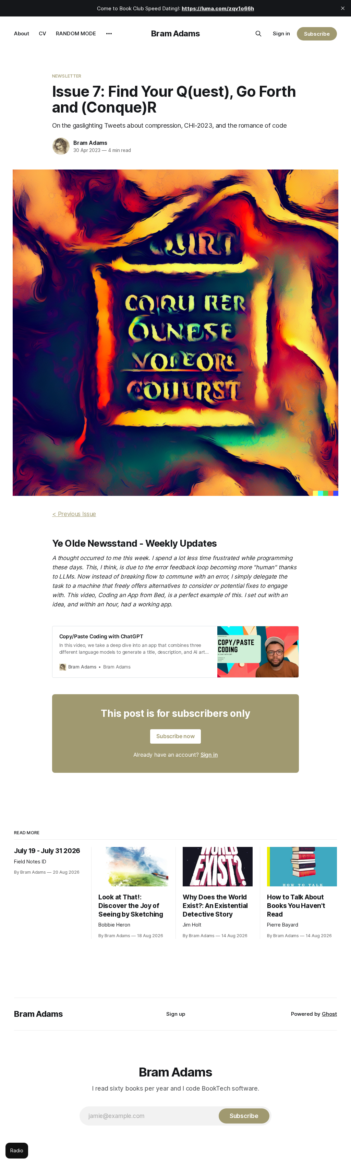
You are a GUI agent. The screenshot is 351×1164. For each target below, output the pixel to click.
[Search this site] (258, 33)
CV (42, 33)
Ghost (329, 1014)
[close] (342, 8)
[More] (109, 33)
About (21, 33)
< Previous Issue (74, 514)
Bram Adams (175, 33)
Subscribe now (175, 736)
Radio (16, 1150)
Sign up (175, 1014)
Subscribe (317, 34)
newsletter (66, 76)
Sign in (281, 33)
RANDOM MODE (76, 33)
